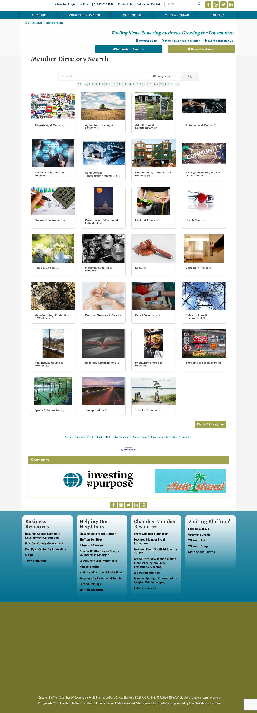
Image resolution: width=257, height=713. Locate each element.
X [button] (165, 84)
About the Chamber (84, 15)
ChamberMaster (199, 703)
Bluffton (217, 15)
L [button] (122, 84)
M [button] (126, 84)
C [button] (92, 84)
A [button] (85, 84)
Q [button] (140, 84)
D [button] (96, 84)
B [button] (89, 84)
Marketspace (156, 437)
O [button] (133, 84)
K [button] (119, 84)
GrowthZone (164, 703)
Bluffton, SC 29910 (119, 697)
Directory (39, 15)
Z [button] (171, 84)
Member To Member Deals (133, 437)
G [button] (106, 84)
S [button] (147, 84)
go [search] (191, 76)
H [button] (109, 84)
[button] (210, 424)
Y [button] (168, 84)
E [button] (99, 84)
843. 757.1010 (159, 697)
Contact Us (186, 437)
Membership (132, 15)
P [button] (137, 84)
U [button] (154, 84)
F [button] (102, 84)
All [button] (178, 84)
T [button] (150, 84)
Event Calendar (176, 15)
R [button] (144, 84)
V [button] (157, 84)
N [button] (130, 84)
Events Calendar (95, 437)
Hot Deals (111, 437)
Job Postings (172, 437)
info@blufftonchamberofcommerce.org (196, 697)
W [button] (161, 84)
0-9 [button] (79, 84)
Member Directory (75, 437)
